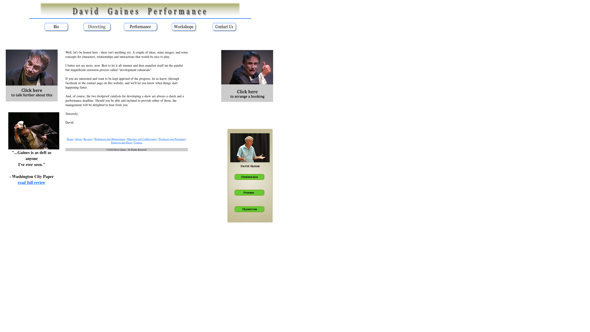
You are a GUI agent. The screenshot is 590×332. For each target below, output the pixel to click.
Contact (138, 142)
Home (70, 139)
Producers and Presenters (172, 139)
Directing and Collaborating (142, 139)
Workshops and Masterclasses (109, 139)
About (78, 139)
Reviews (88, 139)
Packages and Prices (121, 142)
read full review (31, 182)
